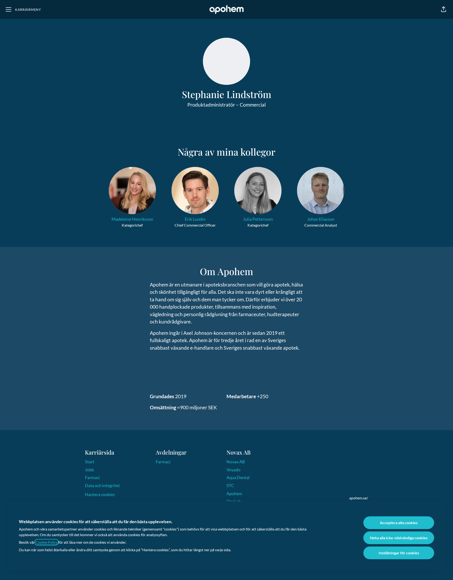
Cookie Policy (46, 542)
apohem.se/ (358, 498)
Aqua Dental (238, 477)
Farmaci (92, 477)
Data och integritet (102, 485)
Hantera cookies (100, 494)
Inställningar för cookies (399, 553)
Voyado (233, 469)
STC (230, 485)
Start (89, 461)
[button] (443, 9)
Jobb (89, 469)
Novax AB (235, 461)
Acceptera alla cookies (399, 522)
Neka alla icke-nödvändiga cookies (399, 537)
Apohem (234, 493)
